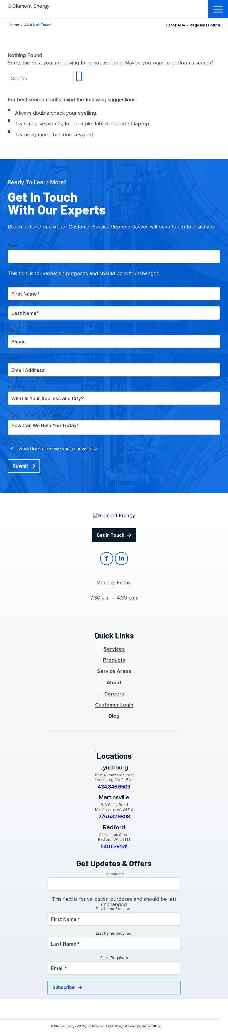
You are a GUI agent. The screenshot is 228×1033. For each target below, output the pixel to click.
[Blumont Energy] (37, 9)
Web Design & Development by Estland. (135, 1026)
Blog (114, 716)
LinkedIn (121, 558)
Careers (114, 694)
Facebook (106, 558)
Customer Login (114, 705)
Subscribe (64, 987)
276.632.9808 (114, 816)
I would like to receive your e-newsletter (58, 449)
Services (114, 649)
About (114, 682)
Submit (20, 466)
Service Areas (114, 671)
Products (114, 660)
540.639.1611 (114, 846)
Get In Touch (110, 535)
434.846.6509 (114, 787)
